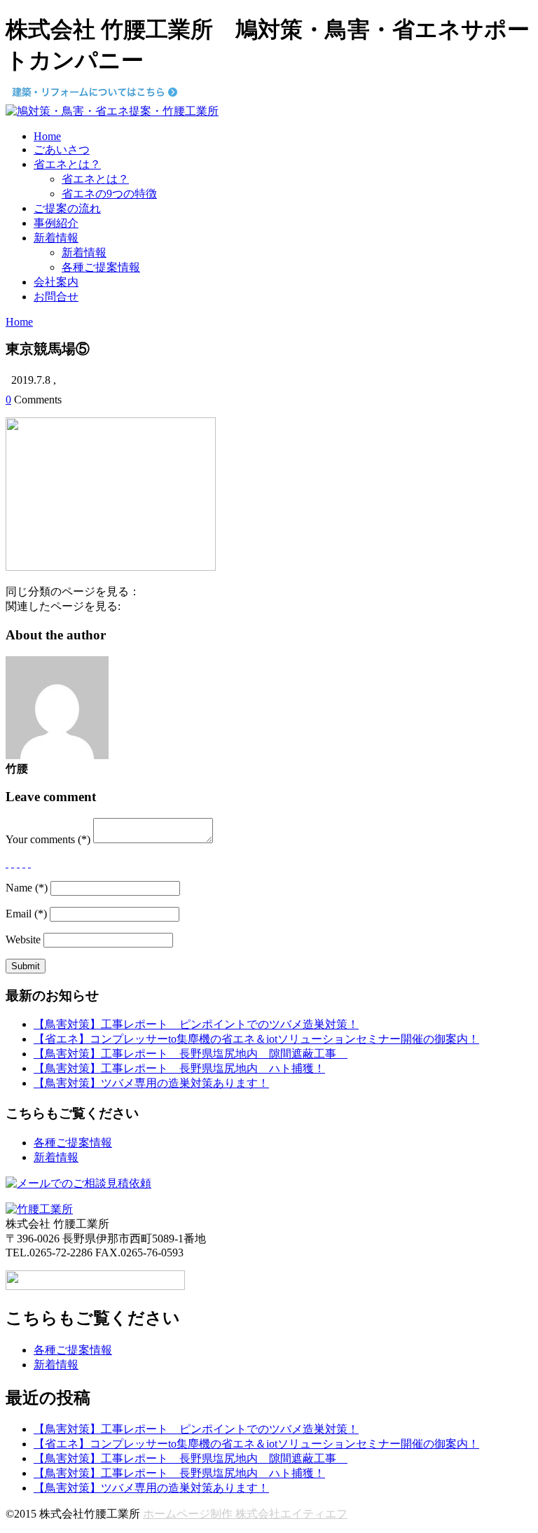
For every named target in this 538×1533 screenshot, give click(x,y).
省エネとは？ (67, 164)
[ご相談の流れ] (78, 1183)
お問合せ (56, 297)
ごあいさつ (62, 149)
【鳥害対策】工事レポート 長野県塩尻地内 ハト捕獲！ (179, 1068)
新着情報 (56, 238)
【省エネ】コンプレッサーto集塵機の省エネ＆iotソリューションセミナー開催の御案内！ (256, 1039)
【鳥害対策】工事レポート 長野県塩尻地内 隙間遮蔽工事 (190, 1054)
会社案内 (56, 282)
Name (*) (27, 888)
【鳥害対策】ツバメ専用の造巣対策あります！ (151, 1083)
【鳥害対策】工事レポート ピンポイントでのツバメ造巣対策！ (196, 1024)
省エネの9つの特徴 (109, 194)
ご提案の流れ (67, 208)
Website (23, 939)
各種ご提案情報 (101, 267)
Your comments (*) (48, 839)
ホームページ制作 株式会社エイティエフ (245, 1514)
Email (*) (26, 914)
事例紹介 (56, 223)
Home (47, 136)
